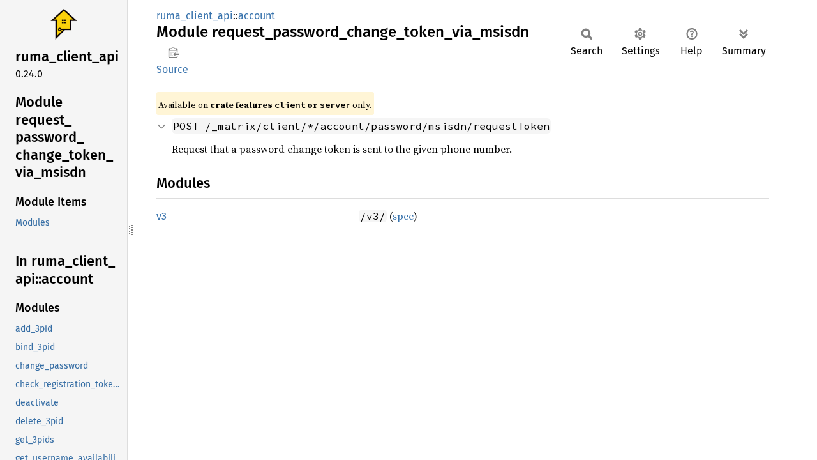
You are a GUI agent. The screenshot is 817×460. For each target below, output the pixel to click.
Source (172, 69)
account (256, 16)
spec (403, 216)
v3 (161, 216)
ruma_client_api (194, 16)
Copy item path (173, 52)
